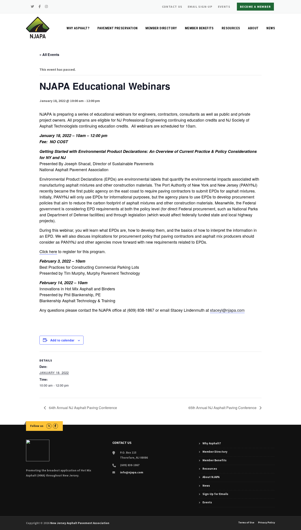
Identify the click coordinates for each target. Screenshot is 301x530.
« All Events (49, 54)
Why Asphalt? (78, 28)
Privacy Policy (266, 522)
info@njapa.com (131, 472)
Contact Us (172, 7)
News (270, 28)
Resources (231, 28)
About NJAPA (211, 477)
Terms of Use (246, 522)
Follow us (37, 426)
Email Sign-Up (200, 7)
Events (224, 7)
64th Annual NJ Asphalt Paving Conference (82, 407)
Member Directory (161, 28)
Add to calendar (62, 340)
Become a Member (255, 7)
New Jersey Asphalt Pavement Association (79, 523)
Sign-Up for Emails (215, 494)
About (253, 28)
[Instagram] (46, 6)
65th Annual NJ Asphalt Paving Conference (222, 407)
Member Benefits (199, 28)
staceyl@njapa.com (227, 310)
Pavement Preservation (117, 28)
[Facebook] (40, 6)
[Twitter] (32, 6)
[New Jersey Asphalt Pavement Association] (37, 27)
